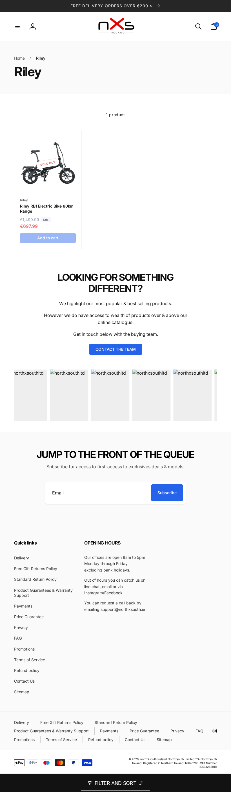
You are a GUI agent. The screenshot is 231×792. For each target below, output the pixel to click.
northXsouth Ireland (153, 759)
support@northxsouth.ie (123, 609)
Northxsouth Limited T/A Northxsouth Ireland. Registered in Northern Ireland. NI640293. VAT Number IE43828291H (174, 762)
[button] (17, 26)
